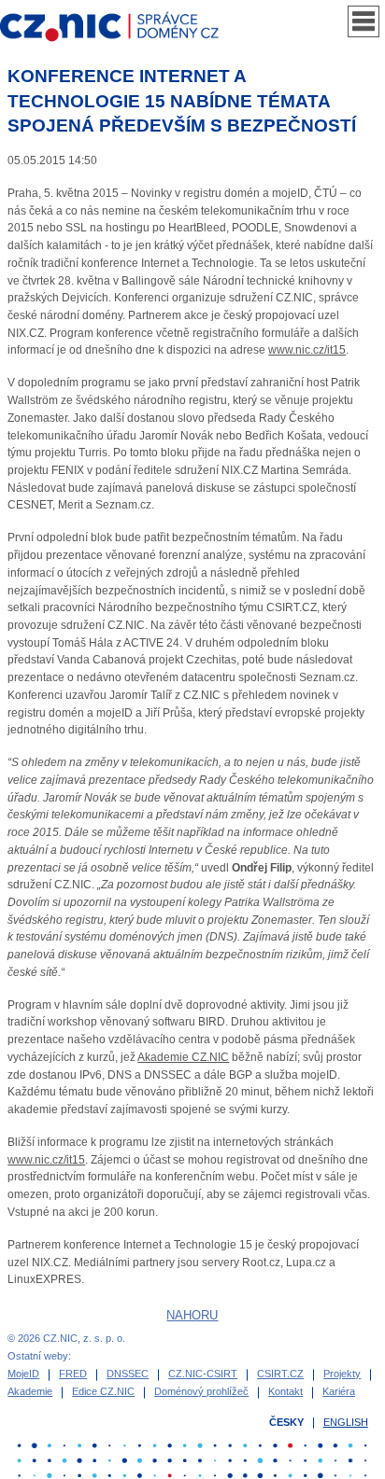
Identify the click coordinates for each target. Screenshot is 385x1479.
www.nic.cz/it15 (307, 349)
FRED (73, 1373)
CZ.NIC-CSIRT (202, 1373)
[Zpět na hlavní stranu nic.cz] (118, 29)
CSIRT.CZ (280, 1373)
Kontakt (285, 1391)
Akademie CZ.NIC (183, 1057)
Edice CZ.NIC (103, 1391)
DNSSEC (128, 1373)
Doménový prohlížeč (201, 1391)
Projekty (342, 1373)
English (345, 1422)
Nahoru (192, 1315)
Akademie (29, 1391)
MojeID (23, 1373)
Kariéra (338, 1391)
